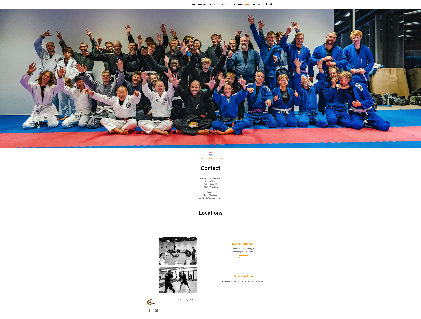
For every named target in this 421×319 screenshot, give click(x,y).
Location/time (224, 4)
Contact (247, 4)
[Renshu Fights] (151, 304)
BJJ (215, 4)
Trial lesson (237, 4)
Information (257, 4)
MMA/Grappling (204, 4)
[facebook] (266, 4)
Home (193, 4)
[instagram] (271, 4)
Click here (243, 258)
